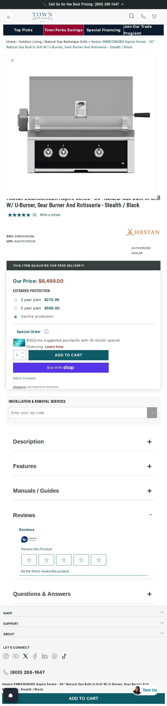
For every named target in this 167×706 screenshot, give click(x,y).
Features (24, 466)
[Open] (10, 695)
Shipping (19, 387)
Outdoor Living (30, 41)
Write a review (50, 215)
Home (11, 41)
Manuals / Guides (36, 490)
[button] (8, 17)
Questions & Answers (42, 594)
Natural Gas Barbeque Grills (66, 41)
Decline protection (37, 316)
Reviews (24, 515)
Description (28, 441)
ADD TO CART (83, 698)
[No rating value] (20, 215)
